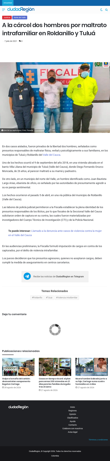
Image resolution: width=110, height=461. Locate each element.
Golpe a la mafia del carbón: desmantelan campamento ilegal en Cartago (16, 381)
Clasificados (72, 418)
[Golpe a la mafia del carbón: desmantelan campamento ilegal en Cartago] (18, 367)
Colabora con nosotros (72, 428)
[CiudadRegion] (21, 9)
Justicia (7, 17)
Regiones (72, 410)
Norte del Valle (20, 17)
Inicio (72, 407)
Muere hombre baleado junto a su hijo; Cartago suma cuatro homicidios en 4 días (91, 381)
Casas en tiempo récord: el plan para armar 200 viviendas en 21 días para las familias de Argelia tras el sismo (54, 382)
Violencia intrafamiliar (67, 297)
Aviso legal (72, 432)
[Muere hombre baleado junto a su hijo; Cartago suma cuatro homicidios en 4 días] (91, 367)
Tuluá (49, 297)
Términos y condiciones (98, 440)
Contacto (72, 425)
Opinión (72, 414)
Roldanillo (37, 297)
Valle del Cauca (51, 154)
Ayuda (72, 421)
